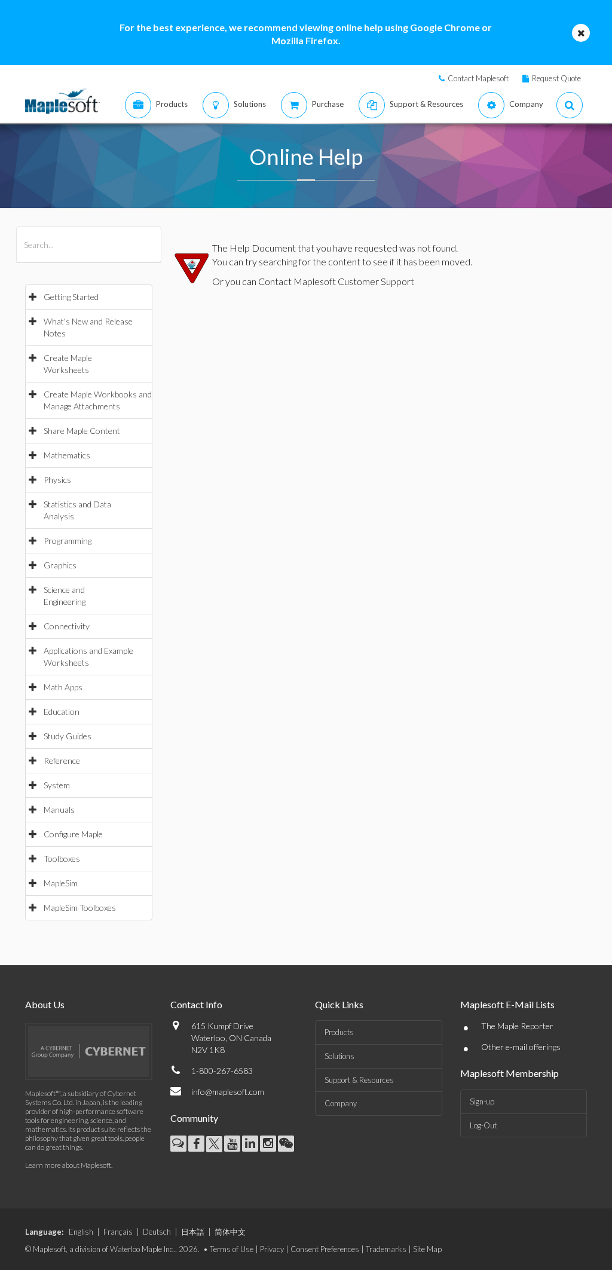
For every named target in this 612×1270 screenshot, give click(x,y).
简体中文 (230, 1232)
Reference (62, 760)
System (57, 785)
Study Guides (67, 736)
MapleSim (61, 883)
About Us (45, 1004)
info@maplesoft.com (227, 1092)
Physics (57, 480)
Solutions (339, 1056)
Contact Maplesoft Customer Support (336, 281)
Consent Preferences (324, 1249)
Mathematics (67, 455)
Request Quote (556, 78)
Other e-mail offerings (521, 1047)
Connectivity (67, 626)
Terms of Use (231, 1249)
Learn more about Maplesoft (68, 1165)
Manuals (59, 809)
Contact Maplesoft (478, 78)
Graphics (60, 565)
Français (118, 1232)
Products (339, 1032)
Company (341, 1103)
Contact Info (196, 1004)
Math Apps (63, 687)
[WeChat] (286, 1144)
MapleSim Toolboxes (80, 907)
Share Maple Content (82, 431)
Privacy (272, 1249)
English (81, 1232)
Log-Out (483, 1125)
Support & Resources (359, 1080)
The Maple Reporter (517, 1026)
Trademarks (386, 1249)
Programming (67, 540)
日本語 (192, 1232)
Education (61, 711)
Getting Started (71, 297)
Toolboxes (62, 858)
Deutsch (157, 1232)
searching (278, 261)
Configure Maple (73, 834)
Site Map (427, 1249)
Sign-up (482, 1101)
